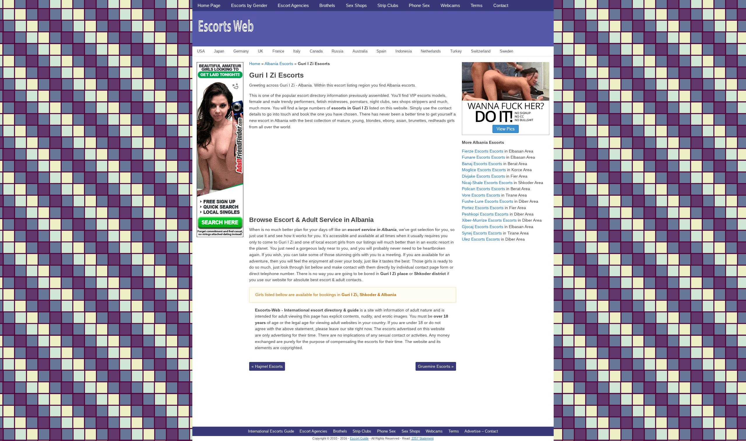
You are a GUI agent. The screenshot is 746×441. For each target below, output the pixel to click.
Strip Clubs (387, 5)
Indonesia (403, 51)
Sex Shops (356, 5)
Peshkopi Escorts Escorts (485, 214)
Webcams (450, 5)
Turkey (456, 51)
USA (201, 51)
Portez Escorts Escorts (483, 207)
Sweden (506, 51)
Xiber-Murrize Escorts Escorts (489, 220)
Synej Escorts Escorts (482, 233)
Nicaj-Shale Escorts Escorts (487, 182)
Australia (360, 51)
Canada (316, 51)
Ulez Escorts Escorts (481, 239)
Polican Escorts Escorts (483, 188)
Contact (500, 5)
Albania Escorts (279, 63)
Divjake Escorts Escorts (483, 176)
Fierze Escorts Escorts (482, 151)
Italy (296, 51)
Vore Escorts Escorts (481, 195)
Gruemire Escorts (436, 366)
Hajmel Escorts (267, 366)
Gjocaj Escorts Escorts (482, 226)
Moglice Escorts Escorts (484, 169)
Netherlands (431, 51)
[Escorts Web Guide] (226, 33)
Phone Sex (419, 5)
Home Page (209, 5)
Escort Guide (359, 438)
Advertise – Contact (481, 431)
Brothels (327, 5)
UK (260, 51)
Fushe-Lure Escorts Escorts (487, 201)
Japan (219, 51)
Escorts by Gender (249, 5)
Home (254, 63)
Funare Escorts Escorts (483, 157)
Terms (477, 5)
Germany (241, 51)
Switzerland (480, 51)
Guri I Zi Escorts (276, 75)
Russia (337, 51)
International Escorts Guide (271, 431)
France (278, 51)
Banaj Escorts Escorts (482, 163)
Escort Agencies (293, 5)
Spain (381, 51)
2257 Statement (422, 438)
